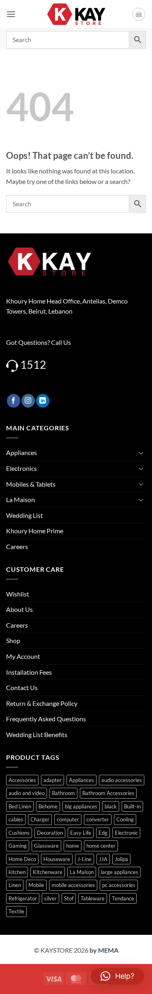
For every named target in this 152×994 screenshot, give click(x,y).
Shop (13, 640)
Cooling (125, 819)
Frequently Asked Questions (46, 719)
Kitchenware (47, 872)
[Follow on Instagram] (28, 401)
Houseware (56, 859)
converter (97, 819)
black (111, 806)
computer (68, 819)
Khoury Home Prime (34, 530)
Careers (17, 546)
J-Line (84, 859)
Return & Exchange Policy (41, 703)
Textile (16, 911)
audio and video (27, 793)
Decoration (50, 832)
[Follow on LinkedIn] (42, 401)
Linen (15, 885)
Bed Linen (20, 806)
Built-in (132, 806)
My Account (23, 656)
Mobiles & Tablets (31, 484)
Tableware (93, 898)
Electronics (21, 468)
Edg (102, 832)
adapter (52, 780)
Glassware (46, 845)
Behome (48, 806)
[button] (11, 14)
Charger (39, 819)
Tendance (123, 898)
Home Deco (22, 859)
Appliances (21, 452)
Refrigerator (23, 898)
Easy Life (80, 832)
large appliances (119, 872)
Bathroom (63, 793)
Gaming (18, 845)
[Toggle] (141, 452)
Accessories (22, 780)
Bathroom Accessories (108, 793)
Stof (68, 898)
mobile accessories (73, 885)
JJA (103, 859)
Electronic (126, 832)
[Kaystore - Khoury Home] (76, 14)
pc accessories (118, 885)
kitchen (17, 872)
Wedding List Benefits (36, 734)
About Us (19, 609)
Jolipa (121, 859)
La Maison (20, 499)
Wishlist (17, 594)
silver (50, 898)
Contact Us (22, 687)
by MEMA (104, 950)
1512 (33, 364)
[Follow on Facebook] (13, 401)
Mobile (36, 885)
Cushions (19, 832)
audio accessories (121, 780)
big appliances (81, 806)
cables (16, 819)
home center (101, 845)
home (72, 845)
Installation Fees (29, 672)
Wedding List (24, 515)
